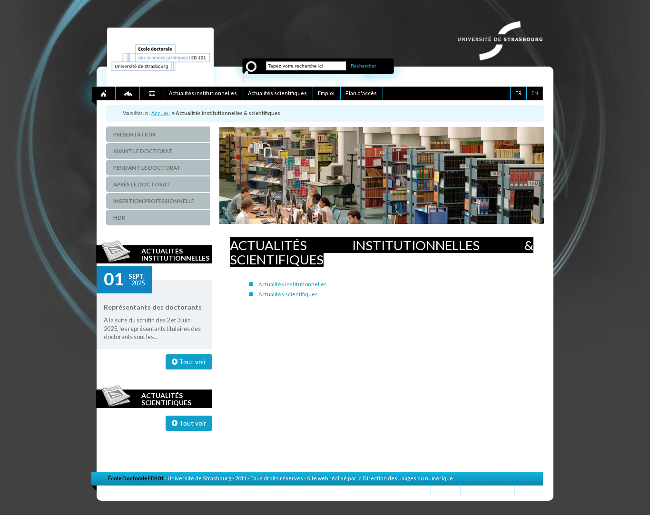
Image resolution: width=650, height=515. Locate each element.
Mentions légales (487, 488)
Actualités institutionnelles (175, 254)
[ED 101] (160, 83)
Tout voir (191, 362)
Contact (446, 488)
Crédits (528, 488)
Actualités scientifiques (166, 399)
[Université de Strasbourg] (505, 58)
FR (518, 93)
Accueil (160, 113)
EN (535, 93)
